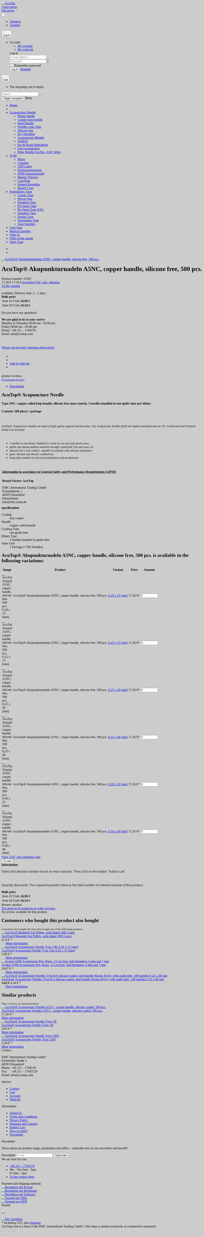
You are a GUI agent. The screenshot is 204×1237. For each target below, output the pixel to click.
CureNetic (24, 180)
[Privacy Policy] (12, 1219)
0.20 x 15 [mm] (118, 595)
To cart (7, 860)
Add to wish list (19, 363)
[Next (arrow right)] (7, 1234)
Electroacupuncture (30, 170)
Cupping (23, 162)
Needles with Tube (29, 127)
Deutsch (15, 21)
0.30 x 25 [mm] (118, 784)
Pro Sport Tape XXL (31, 209)
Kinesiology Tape (21, 191)
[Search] (40, 95)
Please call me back (14, 347)
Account (15, 1095)
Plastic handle (26, 116)
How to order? (19, 1131)
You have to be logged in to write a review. (29, 908)
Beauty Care (25, 188)
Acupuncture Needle (23, 112)
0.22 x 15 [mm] (118, 642)
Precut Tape (25, 198)
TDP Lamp (25, 166)
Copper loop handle (30, 119)
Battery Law (17, 1127)
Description (17, 386)
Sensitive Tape (27, 213)
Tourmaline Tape (28, 220)
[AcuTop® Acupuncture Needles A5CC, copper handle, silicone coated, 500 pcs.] (54, 1007)
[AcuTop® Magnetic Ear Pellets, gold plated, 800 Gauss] (38, 932)
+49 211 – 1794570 (22, 1166)
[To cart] (3, 944)
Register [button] (26, 69)
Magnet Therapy (28, 177)
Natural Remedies (29, 184)
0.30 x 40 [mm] (118, 831)
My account (25, 46)
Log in (14, 69)
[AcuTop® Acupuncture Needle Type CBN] (30, 1036)
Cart (12, 1092)
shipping (35, 1222)
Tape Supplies (26, 224)
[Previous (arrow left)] (3, 1234)
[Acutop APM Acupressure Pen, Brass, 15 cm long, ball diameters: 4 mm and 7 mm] (55, 961)
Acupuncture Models (31, 137)
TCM (13, 155)
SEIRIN (23, 141)
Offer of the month (21, 238)
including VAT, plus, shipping (41, 282)
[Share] (7, 1231)
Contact (14, 1088)
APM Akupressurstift (31, 173)
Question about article (40, 347)
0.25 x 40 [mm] (118, 737)
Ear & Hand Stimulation (33, 145)
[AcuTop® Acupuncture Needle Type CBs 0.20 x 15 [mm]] (40, 947)
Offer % (15, 234)
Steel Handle (26, 123)
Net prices (8, 10)
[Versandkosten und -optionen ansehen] (102, 1194)
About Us (16, 1113)
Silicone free (25, 130)
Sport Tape (16, 242)
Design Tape (25, 216)
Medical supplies (20, 231)
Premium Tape (27, 202)
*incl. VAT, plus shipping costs (21, 857)
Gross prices (9, 7)
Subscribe (61, 1155)
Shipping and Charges (23, 1123)
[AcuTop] (8, 3)
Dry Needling (26, 134)
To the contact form (22, 1176)
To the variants (11, 286)
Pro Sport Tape (27, 206)
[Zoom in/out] (15, 1231)
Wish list (15, 1099)
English (15, 25)
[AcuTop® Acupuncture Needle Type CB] (29, 1021)
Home (13, 105)
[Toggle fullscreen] (11, 1231)
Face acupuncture (29, 148)
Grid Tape (16, 227)
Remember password (27, 65)
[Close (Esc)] (3, 1231)
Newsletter (16, 1134)
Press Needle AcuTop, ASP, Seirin (39, 152)
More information (17, 943)
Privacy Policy (19, 1120)
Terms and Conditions (23, 1116)
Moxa (21, 159)
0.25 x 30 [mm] (118, 690)
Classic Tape (25, 195)
